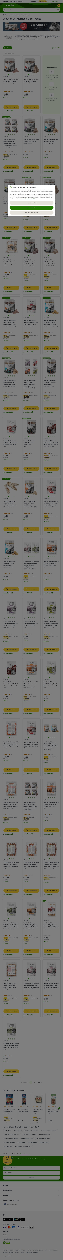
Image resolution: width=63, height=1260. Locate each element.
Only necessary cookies (31, 212)
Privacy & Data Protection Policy (28, 199)
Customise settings (31, 203)
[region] (31, 200)
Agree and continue (31, 207)
